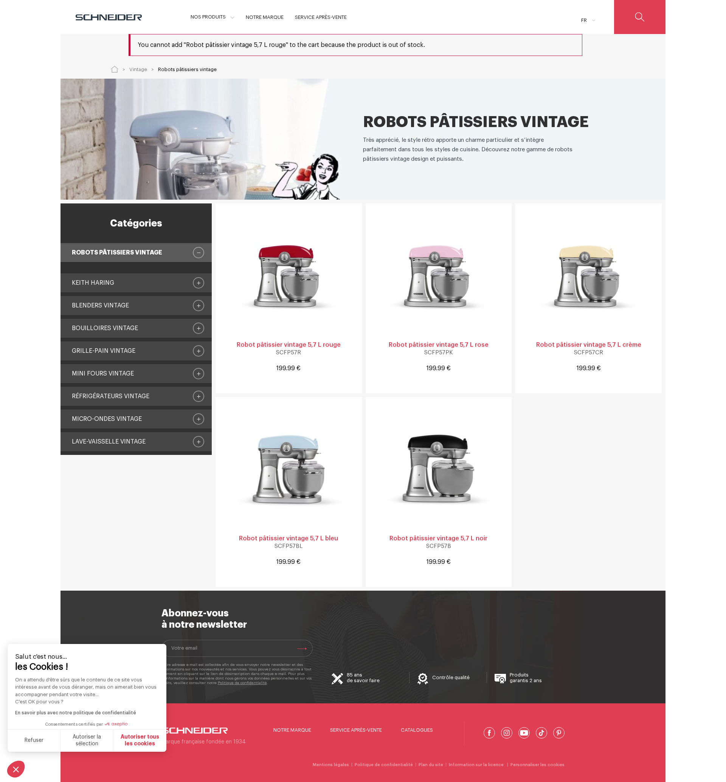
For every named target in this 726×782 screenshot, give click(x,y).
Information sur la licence (477, 765)
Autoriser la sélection (87, 740)
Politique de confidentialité (242, 683)
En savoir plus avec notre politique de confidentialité (75, 713)
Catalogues (417, 730)
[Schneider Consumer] (109, 17)
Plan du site (431, 765)
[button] (16, 769)
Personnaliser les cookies (537, 765)
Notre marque (292, 730)
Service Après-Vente (356, 730)
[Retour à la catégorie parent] (198, 252)
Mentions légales (331, 765)
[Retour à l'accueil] (114, 69)
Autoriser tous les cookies (140, 740)
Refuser (34, 740)
